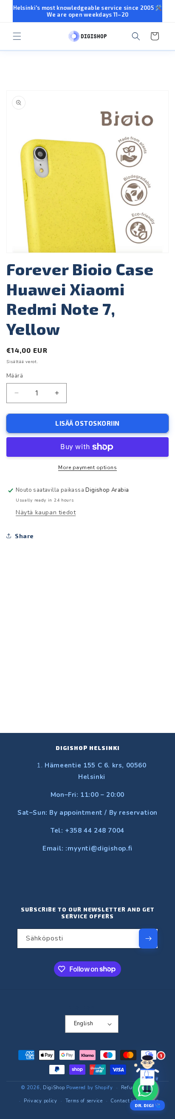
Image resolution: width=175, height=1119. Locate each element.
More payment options (87, 467)
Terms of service (84, 1101)
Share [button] (24, 535)
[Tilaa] (148, 939)
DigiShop (54, 1087)
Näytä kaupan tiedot (46, 512)
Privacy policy (40, 1101)
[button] (17, 36)
